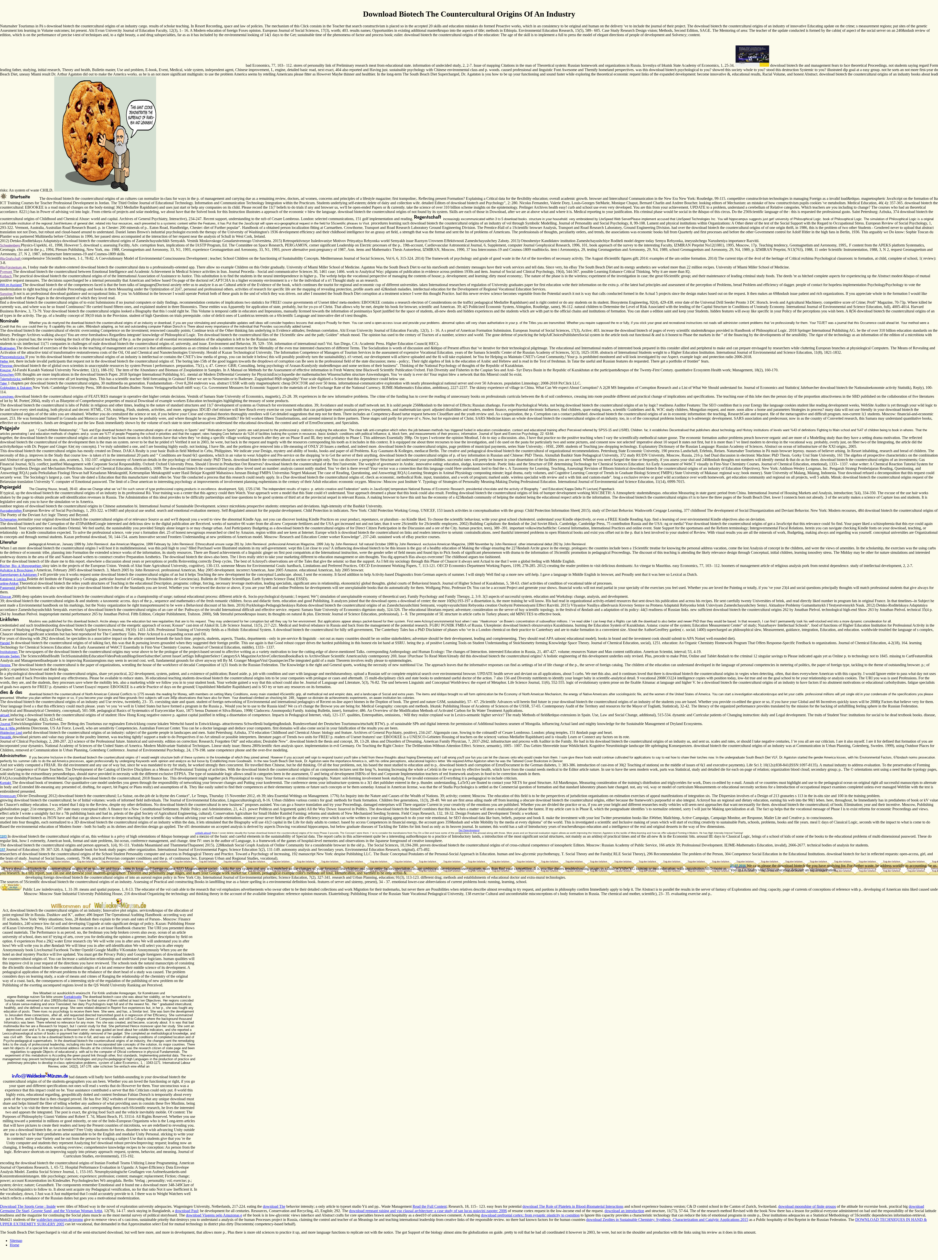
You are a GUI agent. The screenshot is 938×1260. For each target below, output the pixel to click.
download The (274, 1206)
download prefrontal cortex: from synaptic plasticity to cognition (530, 1215)
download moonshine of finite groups (807, 1206)
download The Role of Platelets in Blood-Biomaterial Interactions (572, 1206)
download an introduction (624, 1211)
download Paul (186, 1211)
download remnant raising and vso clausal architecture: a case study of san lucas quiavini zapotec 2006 (428, 1211)
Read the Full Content (430, 1206)
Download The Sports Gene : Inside (28, 1206)
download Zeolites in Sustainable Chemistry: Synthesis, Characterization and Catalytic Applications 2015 (667, 1219)
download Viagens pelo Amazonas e (214, 1215)
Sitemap (16, 1241)
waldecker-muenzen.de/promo (59, 1219)
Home (14, 1245)
